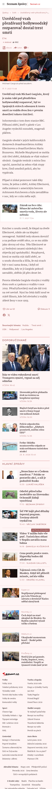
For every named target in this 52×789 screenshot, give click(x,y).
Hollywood (14, 329)
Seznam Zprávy (35, 504)
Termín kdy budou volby (12, 694)
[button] (26, 66)
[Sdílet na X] (8, 315)
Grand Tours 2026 (34, 702)
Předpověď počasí (39, 767)
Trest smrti (36, 325)
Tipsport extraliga (10, 719)
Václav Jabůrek (37, 524)
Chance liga (7, 711)
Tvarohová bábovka (35, 723)
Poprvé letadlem (9, 743)
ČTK (4, 38)
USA (4, 329)
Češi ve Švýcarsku (9, 751)
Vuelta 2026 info (34, 683)
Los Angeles (27, 329)
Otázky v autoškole (35, 755)
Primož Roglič (33, 698)
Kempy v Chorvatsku (11, 740)
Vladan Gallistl (37, 563)
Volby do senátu (9, 698)
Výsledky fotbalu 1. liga (12, 715)
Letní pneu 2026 (34, 740)
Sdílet (19, 48)
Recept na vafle (34, 726)
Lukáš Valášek (35, 484)
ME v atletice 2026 (10, 723)
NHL (4, 730)
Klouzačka (36, 784)
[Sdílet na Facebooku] (4, 315)
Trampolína (15, 784)
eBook (9, 48)
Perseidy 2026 (18, 770)
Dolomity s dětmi (9, 758)
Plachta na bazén (35, 781)
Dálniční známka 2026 (37, 743)
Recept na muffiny (35, 715)
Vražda (25, 325)
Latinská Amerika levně (12, 755)
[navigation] (3, 4)
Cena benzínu (32, 770)
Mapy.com (25, 767)
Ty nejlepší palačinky (36, 711)
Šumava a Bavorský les (12, 747)
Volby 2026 (7, 683)
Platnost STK (32, 758)
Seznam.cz (35, 4)
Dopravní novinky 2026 (37, 747)
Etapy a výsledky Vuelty (37, 687)
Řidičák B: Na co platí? (36, 751)
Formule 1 (6, 726)
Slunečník (26, 784)
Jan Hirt (30, 691)
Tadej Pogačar (33, 694)
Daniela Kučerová (37, 546)
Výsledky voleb (8, 691)
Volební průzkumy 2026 (12, 687)
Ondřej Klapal (35, 580)
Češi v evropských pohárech (25, 774)
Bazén (24, 781)
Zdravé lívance (33, 719)
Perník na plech (34, 730)
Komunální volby (9, 702)
